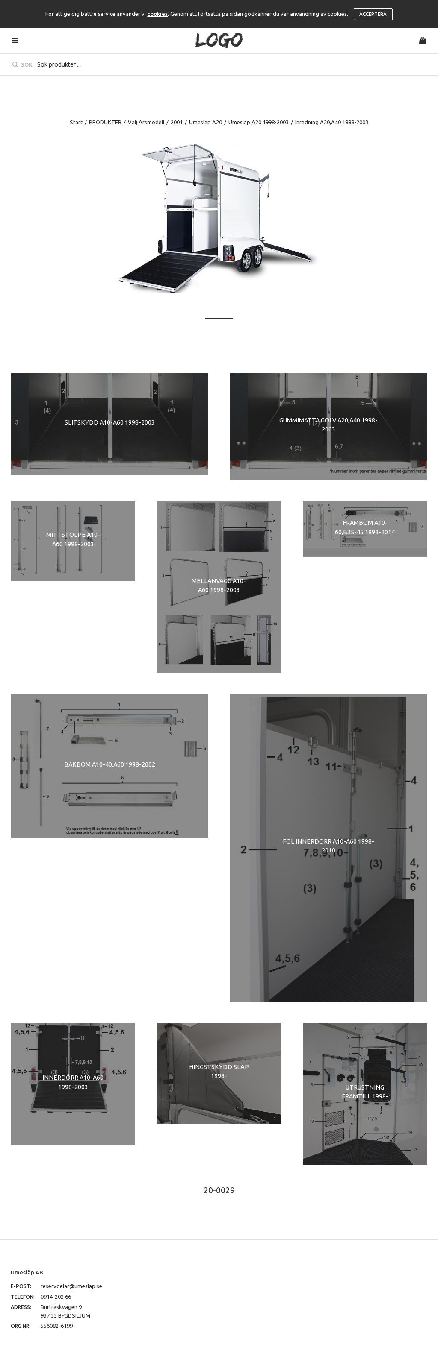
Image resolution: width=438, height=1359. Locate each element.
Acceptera (373, 14)
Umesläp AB (27, 1272)
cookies (157, 14)
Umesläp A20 (205, 122)
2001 (177, 122)
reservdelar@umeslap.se (71, 1286)
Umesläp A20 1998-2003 (258, 122)
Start (76, 122)
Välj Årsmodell (146, 122)
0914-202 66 (56, 1297)
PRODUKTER (105, 122)
